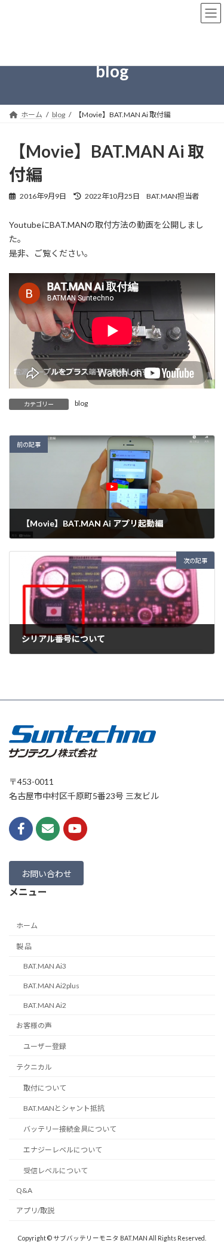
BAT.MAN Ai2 (44, 1004)
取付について (44, 1087)
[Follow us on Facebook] (21, 829)
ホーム (27, 925)
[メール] (48, 829)
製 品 (24, 946)
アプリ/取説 (35, 1210)
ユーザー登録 (44, 1046)
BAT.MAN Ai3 (44, 965)
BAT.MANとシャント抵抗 (64, 1108)
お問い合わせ (47, 873)
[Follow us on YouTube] (75, 829)
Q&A (24, 1189)
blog (81, 403)
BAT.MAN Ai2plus (51, 985)
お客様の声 (34, 1025)
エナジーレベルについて (62, 1149)
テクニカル (34, 1067)
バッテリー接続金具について (69, 1129)
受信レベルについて (55, 1170)
